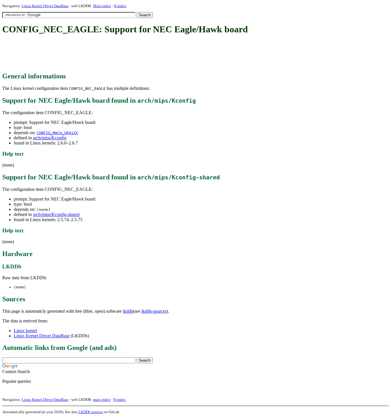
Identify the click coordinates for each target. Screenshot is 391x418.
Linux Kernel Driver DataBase (45, 6)
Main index (102, 6)
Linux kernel (25, 330)
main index (101, 399)
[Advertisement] (106, 54)
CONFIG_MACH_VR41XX (57, 133)
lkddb (128, 311)
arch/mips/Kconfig (49, 137)
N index (120, 6)
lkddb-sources (154, 311)
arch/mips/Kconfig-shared (56, 214)
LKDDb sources (90, 412)
